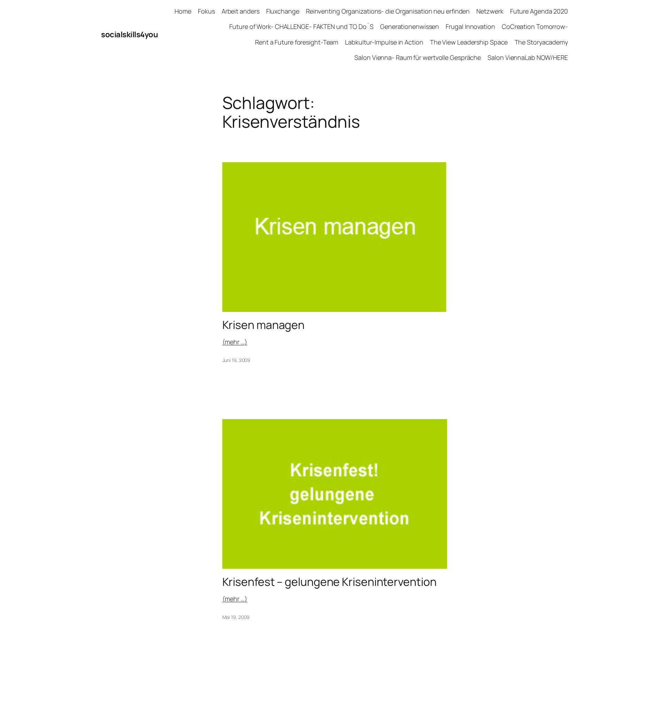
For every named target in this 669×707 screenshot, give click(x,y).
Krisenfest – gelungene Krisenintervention (329, 581)
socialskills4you (129, 34)
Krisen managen (263, 325)
